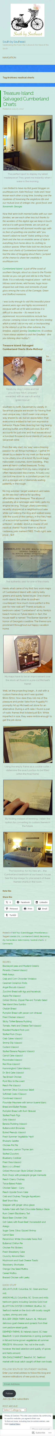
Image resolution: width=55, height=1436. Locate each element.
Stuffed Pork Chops (12, 1034)
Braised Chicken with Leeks (16, 1277)
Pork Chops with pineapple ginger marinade (24, 1175)
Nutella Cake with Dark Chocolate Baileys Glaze (26, 1209)
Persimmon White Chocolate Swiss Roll (22, 1239)
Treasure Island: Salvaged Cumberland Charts (26, 98)
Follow (9, 1393)
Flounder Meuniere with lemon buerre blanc (24, 1102)
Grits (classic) (9, 1119)
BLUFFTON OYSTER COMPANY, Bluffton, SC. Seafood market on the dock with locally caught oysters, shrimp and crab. (26, 1310)
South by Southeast (14, 41)
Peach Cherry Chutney (14, 1179)
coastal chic (15, 936)
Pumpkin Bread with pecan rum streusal (22, 1013)
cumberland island (30, 936)
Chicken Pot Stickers (13, 1247)
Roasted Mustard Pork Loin (16, 1030)
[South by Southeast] (27, 20)
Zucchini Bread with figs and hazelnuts (22, 991)
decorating (45, 936)
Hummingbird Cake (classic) (16, 1068)
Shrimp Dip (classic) (12, 1043)
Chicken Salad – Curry (13, 1188)
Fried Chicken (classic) (14, 1017)
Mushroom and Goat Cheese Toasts (20, 1260)
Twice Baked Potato (12, 1183)
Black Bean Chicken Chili (15, 1218)
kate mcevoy (23, 940)
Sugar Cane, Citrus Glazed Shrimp (19, 1230)
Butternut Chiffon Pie (13, 1243)
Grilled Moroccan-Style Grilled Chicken (22, 1171)
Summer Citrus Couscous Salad (18, 1090)
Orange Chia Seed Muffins (15, 1269)
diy (4, 940)
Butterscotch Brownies (14, 1128)
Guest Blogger (27, 933)
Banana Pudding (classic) (15, 1124)
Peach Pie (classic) (12, 1085)
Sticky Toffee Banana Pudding (17, 1021)
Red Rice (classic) (11, 1064)
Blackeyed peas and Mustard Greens (21, 966)
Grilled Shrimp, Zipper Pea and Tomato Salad (25, 1000)
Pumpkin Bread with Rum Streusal (19, 1111)
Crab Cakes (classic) (12, 1038)
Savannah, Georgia (12, 206)
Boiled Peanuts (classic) (14, 1132)
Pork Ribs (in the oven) (14, 1081)
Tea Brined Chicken (12, 1077)
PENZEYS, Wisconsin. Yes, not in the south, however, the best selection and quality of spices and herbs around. (27, 1348)
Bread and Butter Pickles (15, 1107)
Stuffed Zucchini (11, 1154)
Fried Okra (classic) (12, 1162)
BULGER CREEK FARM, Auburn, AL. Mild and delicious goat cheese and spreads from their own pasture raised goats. (25, 1323)
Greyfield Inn (34, 331)
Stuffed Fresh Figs (11, 1115)
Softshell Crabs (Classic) (14, 1094)
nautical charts (37, 940)
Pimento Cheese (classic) (15, 970)
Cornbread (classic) (12, 1098)
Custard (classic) (11, 1047)
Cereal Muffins (9, 1273)
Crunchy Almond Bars (13, 1256)
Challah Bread (9, 1008)
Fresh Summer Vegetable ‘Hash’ (18, 1136)
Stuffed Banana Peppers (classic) (19, 1051)
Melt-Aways (8, 974)
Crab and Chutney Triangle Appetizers (21, 1196)
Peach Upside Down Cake (15, 1192)
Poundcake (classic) (12, 1060)
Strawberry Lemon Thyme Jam (18, 1149)
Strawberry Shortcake (13, 1264)
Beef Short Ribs (10, 1200)
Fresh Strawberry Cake (14, 1252)
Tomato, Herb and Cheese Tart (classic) (22, 1025)
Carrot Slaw (8, 1235)
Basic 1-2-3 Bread (11, 1166)
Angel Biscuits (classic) (14, 987)
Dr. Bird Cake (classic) (13, 1072)
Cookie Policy (14, 1424)
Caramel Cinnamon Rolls (15, 983)
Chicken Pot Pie (10, 1145)
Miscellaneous (40, 933)
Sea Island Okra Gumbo (14, 1004)
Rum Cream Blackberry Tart (16, 1213)
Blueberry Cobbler (12, 1158)
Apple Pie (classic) (12, 996)
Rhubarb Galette (11, 1141)
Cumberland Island (12, 268)
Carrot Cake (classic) (13, 1055)
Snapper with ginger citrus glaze (19, 1205)
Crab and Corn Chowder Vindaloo (20, 979)
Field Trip (15, 933)
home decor (11, 940)
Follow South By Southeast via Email (25, 1369)
